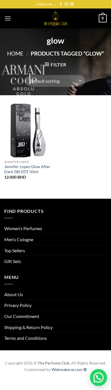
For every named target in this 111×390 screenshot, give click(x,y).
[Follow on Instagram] (66, 4)
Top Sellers (14, 250)
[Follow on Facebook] (61, 4)
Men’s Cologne (18, 239)
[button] (7, 18)
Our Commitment (21, 316)
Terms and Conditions (25, 338)
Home (15, 53)
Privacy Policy (18, 305)
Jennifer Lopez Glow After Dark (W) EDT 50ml (27, 169)
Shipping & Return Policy (28, 327)
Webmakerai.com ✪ (69, 369)
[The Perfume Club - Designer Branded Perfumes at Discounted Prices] (55, 18)
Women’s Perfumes (23, 228)
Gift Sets (12, 261)
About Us (13, 294)
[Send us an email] (71, 4)
